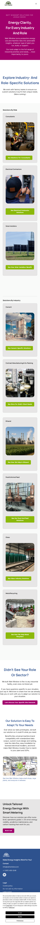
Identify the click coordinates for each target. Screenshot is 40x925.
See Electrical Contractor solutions (20, 211)
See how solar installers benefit (20, 267)
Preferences (20, 920)
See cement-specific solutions (19, 348)
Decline (20, 916)
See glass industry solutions (18, 578)
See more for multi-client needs (20, 404)
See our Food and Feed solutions (20, 519)
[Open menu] (36, 4)
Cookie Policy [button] (9, 905)
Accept (20, 913)
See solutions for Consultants (19, 158)
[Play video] (20, 766)
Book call (8, 830)
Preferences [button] (11, 907)
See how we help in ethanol (18, 462)
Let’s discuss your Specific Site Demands (20, 702)
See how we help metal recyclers (20, 636)
